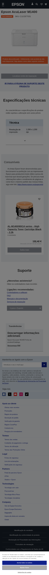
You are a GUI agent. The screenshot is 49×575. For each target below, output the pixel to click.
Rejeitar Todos (24, 567)
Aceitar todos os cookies (24, 562)
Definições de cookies (24, 572)
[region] (24, 563)
